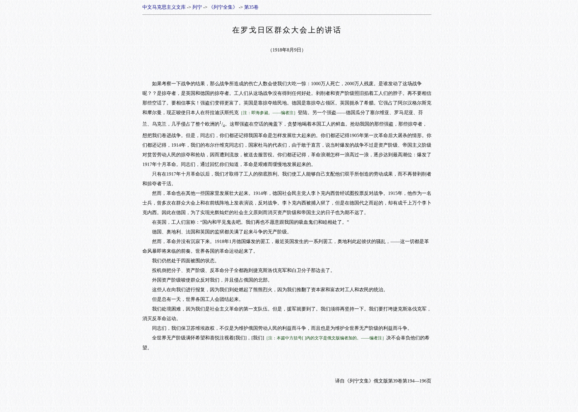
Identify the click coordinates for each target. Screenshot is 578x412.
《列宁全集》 (223, 7)
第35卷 (251, 7)
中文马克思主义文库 (164, 7)
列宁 (197, 7)
